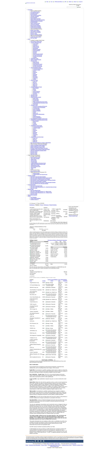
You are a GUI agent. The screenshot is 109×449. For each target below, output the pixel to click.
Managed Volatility (37, 49)
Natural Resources (36, 116)
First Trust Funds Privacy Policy (54, 445)
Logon (52, 1)
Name (31, 280)
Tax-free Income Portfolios (35, 27)
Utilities (34, 79)
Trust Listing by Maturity (35, 31)
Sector (52, 280)
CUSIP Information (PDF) (35, 36)
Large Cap (35, 81)
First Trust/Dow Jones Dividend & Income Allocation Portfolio (43, 180)
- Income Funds (33, 160)
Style (59, 280)
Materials (35, 75)
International (35, 48)
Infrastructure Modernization (38, 114)
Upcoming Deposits (34, 13)
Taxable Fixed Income (37, 56)
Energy (34, 71)
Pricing (41, 204)
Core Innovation (36, 108)
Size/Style (35, 51)
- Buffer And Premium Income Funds (37, 164)
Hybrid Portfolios (33, 22)
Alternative (35, 44)
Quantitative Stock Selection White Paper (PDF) (40, 149)
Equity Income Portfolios (35, 25)
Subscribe (70, 1)
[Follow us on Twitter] (35, 441)
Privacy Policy (44, 445)
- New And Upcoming (34, 158)
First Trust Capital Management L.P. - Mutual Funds (40, 191)
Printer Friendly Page (73, 215)
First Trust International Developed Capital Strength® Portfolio (43, 182)
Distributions (32, 204)
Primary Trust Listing (34, 30)
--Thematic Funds (34, 105)
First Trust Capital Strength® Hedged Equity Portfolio (41, 177)
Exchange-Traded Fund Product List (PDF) (39, 148)
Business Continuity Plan (78, 445)
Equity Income (36, 46)
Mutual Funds (30, 189)
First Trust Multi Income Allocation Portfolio (39, 183)
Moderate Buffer (36, 173)
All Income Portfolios (34, 24)
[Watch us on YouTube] (41, 441)
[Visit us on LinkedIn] (38, 441)
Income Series (36, 99)
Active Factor (35, 43)
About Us (75, 1)
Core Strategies (33, 197)
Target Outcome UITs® (35, 23)
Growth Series (36, 100)
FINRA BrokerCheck (54, 446)
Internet (34, 115)
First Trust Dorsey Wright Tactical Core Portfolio (40, 179)
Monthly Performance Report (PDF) (37, 147)
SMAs (29, 196)
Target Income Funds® (37, 64)
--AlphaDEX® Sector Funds (36, 125)
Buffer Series (35, 98)
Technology (35, 77)
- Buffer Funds (33, 159)
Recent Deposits (33, 14)
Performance (46, 204)
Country (34, 90)
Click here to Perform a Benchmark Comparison (57, 240)
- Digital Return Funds (34, 165)
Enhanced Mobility (37, 110)
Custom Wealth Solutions (35, 198)
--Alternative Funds (34, 58)
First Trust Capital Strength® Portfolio (38, 176)
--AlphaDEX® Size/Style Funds (36, 136)
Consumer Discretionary (38, 68)
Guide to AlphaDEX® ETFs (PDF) (37, 146)
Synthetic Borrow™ (34, 199)
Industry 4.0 (35, 113)
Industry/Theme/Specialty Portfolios (37, 19)
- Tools (31, 168)
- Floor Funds (33, 167)
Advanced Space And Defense (39, 107)
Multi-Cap (35, 85)
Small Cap (35, 83)
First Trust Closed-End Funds (36, 185)
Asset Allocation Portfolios (35, 15)
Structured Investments (32, 194)
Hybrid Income (36, 47)
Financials (35, 72)
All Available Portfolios (35, 11)
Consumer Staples (36, 69)
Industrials (35, 74)
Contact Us (80, 1)
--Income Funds (33, 60)
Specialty (35, 52)
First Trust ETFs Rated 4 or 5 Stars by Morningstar (40, 142)
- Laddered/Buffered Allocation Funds (38, 163)
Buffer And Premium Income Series (40, 101)
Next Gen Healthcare (37, 117)
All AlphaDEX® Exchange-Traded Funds (38, 118)
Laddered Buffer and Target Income (40, 174)
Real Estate (35, 76)
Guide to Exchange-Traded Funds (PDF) (38, 144)
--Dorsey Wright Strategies (35, 59)
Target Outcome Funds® (38, 53)
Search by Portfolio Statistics (36, 34)
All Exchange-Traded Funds (36, 41)
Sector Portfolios (33, 17)
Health (34, 73)
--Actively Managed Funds (35, 42)
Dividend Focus (36, 92)
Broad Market (36, 88)
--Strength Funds (33, 96)
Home (47, 1)
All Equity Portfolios (34, 16)
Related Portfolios (53, 204)
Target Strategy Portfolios (35, 18)
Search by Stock (33, 33)
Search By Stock (33, 152)
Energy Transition (36, 109)
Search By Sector (33, 151)
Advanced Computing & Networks (40, 106)
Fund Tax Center (33, 154)
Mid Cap (35, 82)
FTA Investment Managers (59, 1)
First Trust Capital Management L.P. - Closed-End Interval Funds (43, 186)
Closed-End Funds (31, 184)
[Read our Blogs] (44, 441)
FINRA (52, 443)
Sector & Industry (36, 50)
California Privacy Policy (67, 445)
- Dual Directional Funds (35, 166)
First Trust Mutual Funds (35, 190)
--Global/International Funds (36, 86)
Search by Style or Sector (35, 32)
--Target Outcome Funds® (35, 97)
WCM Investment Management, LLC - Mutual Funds (41, 192)
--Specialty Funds (33, 94)
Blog (65, 1)
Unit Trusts (30, 9)
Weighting (65, 280)
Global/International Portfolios (36, 21)
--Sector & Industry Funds (35, 67)
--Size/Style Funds (34, 80)
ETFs (29, 39)
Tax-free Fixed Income (37, 55)
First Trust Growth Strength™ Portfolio (38, 181)
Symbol (43, 280)
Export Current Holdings (53, 279)
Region (34, 89)
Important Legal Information (34, 445)
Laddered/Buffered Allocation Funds (40, 102)
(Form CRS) (57, 443)
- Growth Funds (33, 161)
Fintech (34, 111)
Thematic (35, 57)
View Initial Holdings (62, 279)
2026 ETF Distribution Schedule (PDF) (38, 150)
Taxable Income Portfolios (35, 26)
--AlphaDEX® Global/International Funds (38, 119)
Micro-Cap (35, 84)
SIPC (48, 443)
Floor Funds (35, 104)
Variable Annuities (31, 175)
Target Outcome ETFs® (35, 157)
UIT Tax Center (33, 38)
